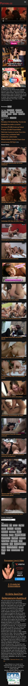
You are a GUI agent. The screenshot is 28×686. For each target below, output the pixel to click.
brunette (11, 124)
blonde (23, 122)
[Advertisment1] (14, 56)
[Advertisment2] (14, 77)
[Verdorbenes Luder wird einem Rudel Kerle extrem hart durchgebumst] (14, 445)
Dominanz (4, 127)
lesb (18, 134)
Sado (23, 139)
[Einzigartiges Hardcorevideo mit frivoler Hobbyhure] (14, 154)
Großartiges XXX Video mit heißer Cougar (12, 221)
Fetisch (21, 127)
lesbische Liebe (7, 136)
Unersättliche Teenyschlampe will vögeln (12, 415)
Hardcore (11, 132)
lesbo (15, 136)
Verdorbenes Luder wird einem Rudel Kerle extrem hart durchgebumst (12, 455)
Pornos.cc (6, 3)
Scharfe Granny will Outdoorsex (9, 258)
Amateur (4, 121)
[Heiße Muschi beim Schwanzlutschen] (14, 309)
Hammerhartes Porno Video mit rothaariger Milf (13, 183)
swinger (9, 106)
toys (14, 141)
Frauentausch (10, 110)
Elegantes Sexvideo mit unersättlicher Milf (12, 357)
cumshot (17, 124)
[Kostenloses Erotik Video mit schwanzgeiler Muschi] (14, 367)
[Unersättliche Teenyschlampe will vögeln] (14, 406)
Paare (19, 139)
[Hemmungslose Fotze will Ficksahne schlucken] (14, 425)
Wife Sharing (4, 116)
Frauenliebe (16, 129)
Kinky (7, 134)
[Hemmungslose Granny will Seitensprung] (14, 230)
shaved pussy (5, 142)
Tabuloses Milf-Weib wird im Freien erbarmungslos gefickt (10, 494)
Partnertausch (19, 112)
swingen (9, 114)
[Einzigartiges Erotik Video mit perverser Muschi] (14, 328)
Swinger (15, 114)
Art (9, 121)
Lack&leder (12, 134)
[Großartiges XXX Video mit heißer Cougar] (14, 212)
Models (14, 139)
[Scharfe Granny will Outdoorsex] (14, 249)
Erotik (10, 127)
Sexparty (3, 114)
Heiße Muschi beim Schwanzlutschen (11, 318)
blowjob (4, 124)
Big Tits (18, 122)
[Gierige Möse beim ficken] (14, 193)
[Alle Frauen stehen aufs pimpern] (14, 290)
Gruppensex (19, 110)
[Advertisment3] (14, 272)
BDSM (13, 122)
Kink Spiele (14, 541)
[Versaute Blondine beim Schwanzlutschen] (14, 465)
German (4, 132)
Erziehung (16, 127)
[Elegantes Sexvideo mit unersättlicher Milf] (14, 348)
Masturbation (6, 139)
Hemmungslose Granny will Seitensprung (12, 240)
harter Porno (18, 132)
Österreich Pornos (14, 659)
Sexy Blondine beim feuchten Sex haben (12, 514)
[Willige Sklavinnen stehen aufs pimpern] (14, 387)
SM (11, 142)
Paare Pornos (4, 112)
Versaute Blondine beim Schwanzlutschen (12, 475)
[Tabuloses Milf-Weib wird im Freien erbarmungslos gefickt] (14, 484)
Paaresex (12, 112)
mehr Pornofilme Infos (6, 100)
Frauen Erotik (6, 129)
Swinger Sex (22, 114)
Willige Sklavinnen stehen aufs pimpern (12, 396)
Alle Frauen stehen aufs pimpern (10, 300)
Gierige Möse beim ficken (8, 202)
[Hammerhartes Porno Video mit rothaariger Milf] (14, 174)
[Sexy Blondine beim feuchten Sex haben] (14, 505)
